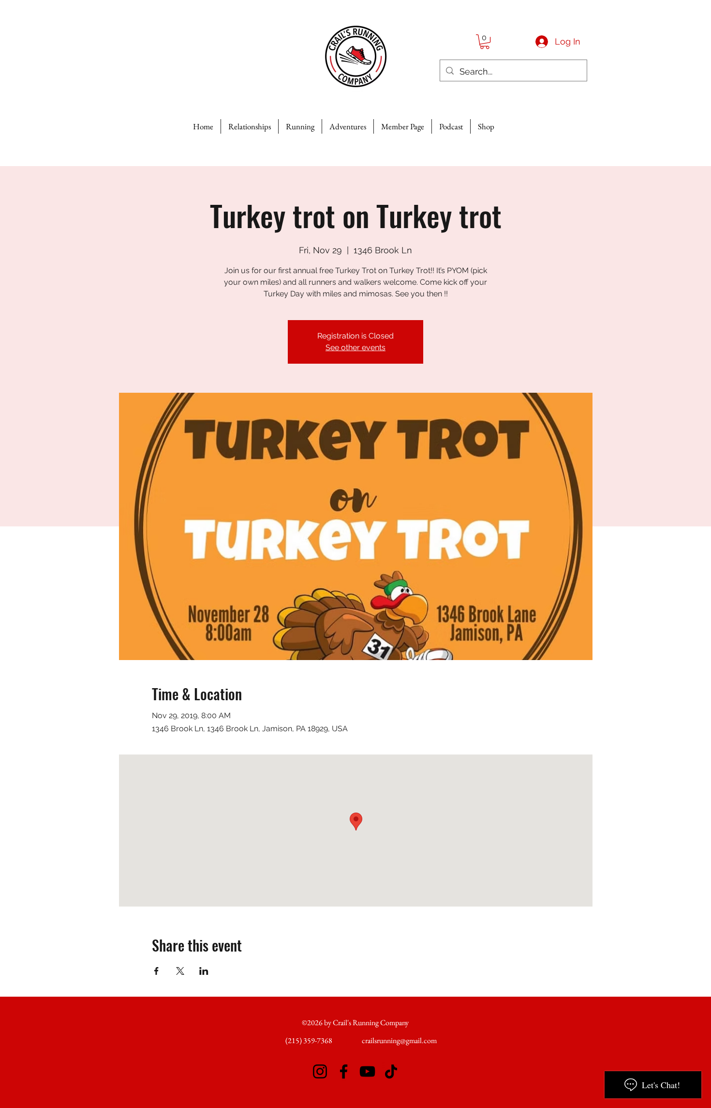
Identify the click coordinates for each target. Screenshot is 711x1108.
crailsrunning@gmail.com (399, 1040)
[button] (484, 41)
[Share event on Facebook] (156, 971)
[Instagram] (320, 1071)
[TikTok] (391, 1071)
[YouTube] (367, 1071)
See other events (355, 347)
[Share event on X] (180, 971)
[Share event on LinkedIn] (203, 971)
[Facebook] (343, 1071)
